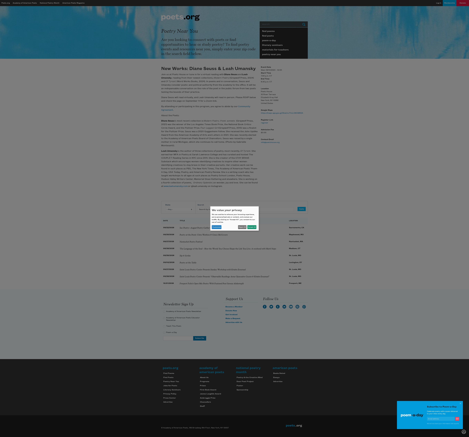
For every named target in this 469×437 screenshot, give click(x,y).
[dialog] (234, 218)
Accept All (252, 227)
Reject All (242, 227)
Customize (217, 227)
